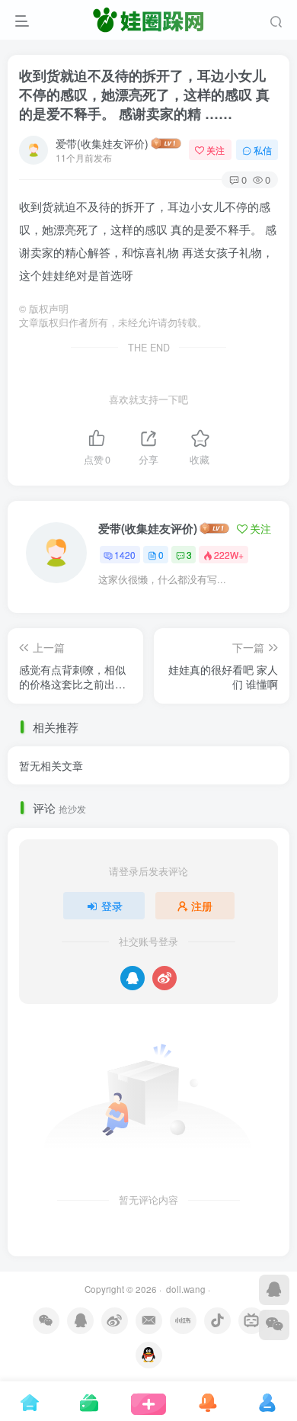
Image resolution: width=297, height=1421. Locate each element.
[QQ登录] (132, 978)
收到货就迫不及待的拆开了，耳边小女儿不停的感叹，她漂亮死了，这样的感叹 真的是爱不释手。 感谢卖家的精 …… (144, 94)
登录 (112, 905)
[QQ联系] (274, 1290)
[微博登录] (164, 978)
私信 (263, 149)
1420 (125, 554)
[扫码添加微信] (274, 1325)
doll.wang (185, 1289)
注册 (201, 905)
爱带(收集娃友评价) (102, 143)
